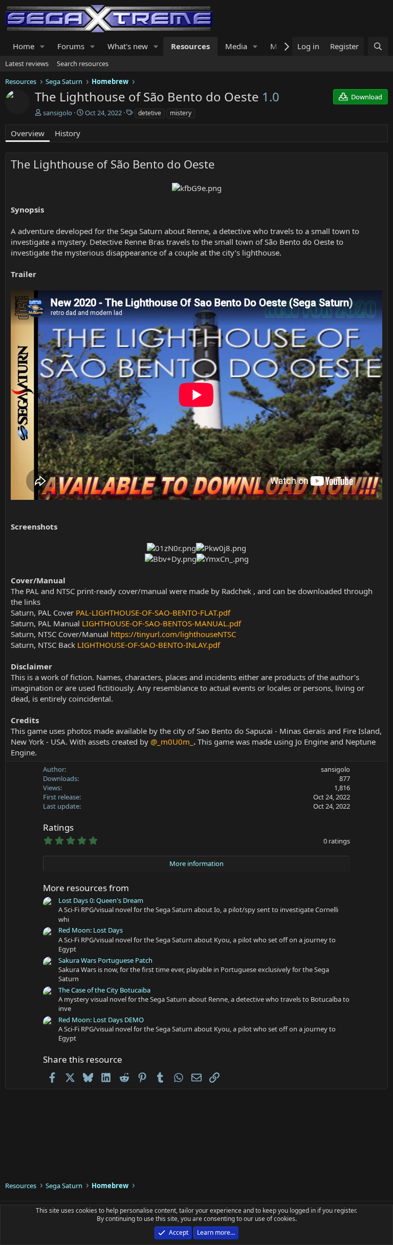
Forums (70, 46)
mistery (180, 113)
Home (23, 46)
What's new (127, 46)
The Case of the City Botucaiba (104, 990)
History (67, 133)
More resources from (86, 888)
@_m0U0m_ (171, 741)
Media (236, 46)
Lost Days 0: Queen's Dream (100, 900)
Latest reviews (27, 63)
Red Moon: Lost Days (90, 930)
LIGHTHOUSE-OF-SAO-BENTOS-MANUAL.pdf (161, 623)
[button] (42, 46)
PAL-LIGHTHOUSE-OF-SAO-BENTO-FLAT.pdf (153, 612)
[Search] (378, 46)
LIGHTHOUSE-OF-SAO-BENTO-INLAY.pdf (148, 645)
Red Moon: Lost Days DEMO (101, 1019)
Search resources (82, 63)
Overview (28, 133)
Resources (190, 46)
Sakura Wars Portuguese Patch (105, 960)
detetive (149, 113)
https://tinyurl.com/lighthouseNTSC (172, 634)
